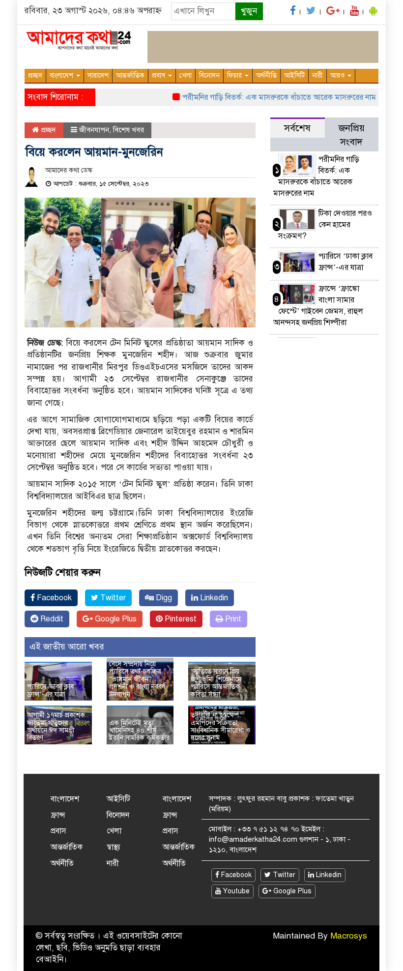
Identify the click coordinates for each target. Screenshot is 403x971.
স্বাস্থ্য (113, 847)
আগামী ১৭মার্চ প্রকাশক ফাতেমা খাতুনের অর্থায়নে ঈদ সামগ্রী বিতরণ (56, 726)
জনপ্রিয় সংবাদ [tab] (352, 135)
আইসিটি (294, 75)
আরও (338, 75)
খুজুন (249, 11)
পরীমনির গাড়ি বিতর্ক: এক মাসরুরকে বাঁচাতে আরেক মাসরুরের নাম (270, 97)
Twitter (112, 598)
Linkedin (213, 598)
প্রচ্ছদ (35, 75)
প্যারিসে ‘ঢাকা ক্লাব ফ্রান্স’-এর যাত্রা (50, 690)
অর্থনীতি (266, 75)
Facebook (53, 598)
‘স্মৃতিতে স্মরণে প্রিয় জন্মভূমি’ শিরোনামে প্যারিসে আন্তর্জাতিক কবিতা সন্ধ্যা (216, 682)
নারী (317, 75)
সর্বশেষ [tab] (297, 128)
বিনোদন (209, 75)
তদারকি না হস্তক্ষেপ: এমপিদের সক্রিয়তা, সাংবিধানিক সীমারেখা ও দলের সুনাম (220, 726)
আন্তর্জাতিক (130, 75)
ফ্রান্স (58, 815)
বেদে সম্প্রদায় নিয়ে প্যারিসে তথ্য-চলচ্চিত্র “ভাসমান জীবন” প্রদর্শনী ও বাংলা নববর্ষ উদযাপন (137, 679)
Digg (163, 598)
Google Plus (115, 619)
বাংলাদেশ (62, 75)
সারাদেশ (98, 75)
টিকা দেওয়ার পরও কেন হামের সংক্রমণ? (325, 224)
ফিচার (235, 75)
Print (232, 619)
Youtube (235, 891)
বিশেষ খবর (128, 129)
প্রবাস (159, 75)
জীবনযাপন (94, 129)
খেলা (185, 75)
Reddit (50, 619)
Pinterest (180, 619)
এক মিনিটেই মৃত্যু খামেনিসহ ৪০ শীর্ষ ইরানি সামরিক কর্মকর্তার (139, 730)
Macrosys (348, 936)
